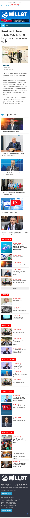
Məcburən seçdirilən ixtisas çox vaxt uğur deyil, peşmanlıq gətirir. (19, 351)
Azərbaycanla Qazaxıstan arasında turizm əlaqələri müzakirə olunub (19, 465)
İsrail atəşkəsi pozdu (18, 256)
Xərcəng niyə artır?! (17, 300)
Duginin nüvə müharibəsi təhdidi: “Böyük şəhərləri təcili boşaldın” (20, 273)
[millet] (3, 25)
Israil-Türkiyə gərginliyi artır (9, 212)
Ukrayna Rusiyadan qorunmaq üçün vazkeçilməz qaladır (20, 374)
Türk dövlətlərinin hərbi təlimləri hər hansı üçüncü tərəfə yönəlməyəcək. (19, 399)
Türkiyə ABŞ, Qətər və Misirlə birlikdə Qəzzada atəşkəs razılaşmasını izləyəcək (20, 407)
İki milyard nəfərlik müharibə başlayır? (11, 6)
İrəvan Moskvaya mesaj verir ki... (11, 131)
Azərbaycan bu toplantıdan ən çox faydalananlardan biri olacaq (20, 420)
